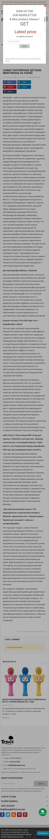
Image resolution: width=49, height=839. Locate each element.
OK (25, 46)
